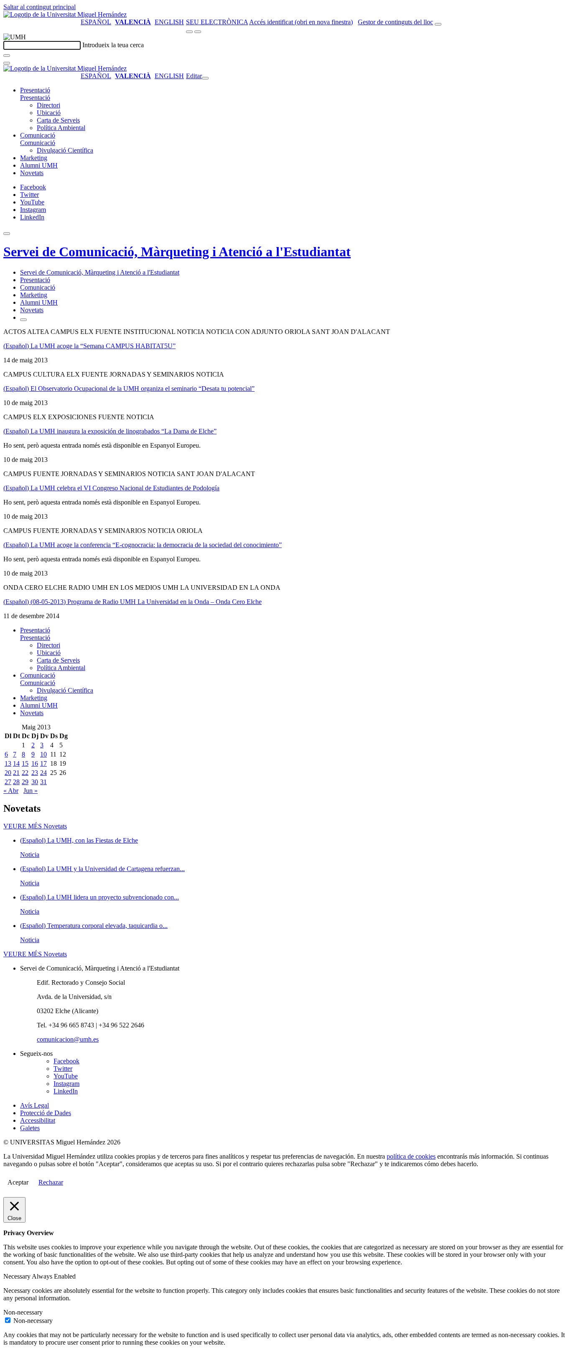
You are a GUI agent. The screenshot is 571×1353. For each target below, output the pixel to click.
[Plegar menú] (205, 78)
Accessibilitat (37, 1120)
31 (43, 781)
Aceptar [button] (18, 1182)
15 (25, 763)
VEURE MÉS (35, 826)
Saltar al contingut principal (39, 6)
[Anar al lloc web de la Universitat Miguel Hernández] (65, 14)
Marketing (33, 157)
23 (34, 772)
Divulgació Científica (65, 150)
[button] (35, 97)
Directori (48, 105)
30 (34, 781)
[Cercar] (6, 55)
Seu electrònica (217, 21)
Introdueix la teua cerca (113, 44)
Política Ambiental (61, 127)
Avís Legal (34, 1105)
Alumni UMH (39, 165)
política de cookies (411, 1156)
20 (8, 772)
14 (16, 763)
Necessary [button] (17, 1276)
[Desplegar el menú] (197, 32)
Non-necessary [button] (23, 1312)
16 (34, 763)
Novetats (31, 172)
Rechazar (50, 1182)
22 (25, 772)
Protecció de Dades (45, 1112)
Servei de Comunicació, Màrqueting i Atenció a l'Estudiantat (177, 251)
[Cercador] (438, 24)
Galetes (30, 1127)
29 (25, 781)
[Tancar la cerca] (6, 63)
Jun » (30, 790)
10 (43, 754)
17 (43, 763)
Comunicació (37, 135)
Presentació (35, 90)
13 (8, 763)
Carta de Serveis (58, 120)
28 (16, 781)
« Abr (10, 790)
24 (43, 772)
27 (8, 781)
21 (16, 772)
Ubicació (49, 112)
